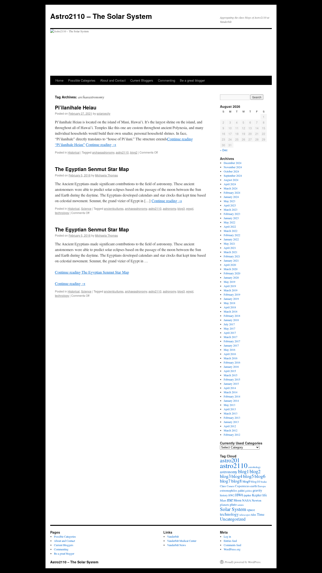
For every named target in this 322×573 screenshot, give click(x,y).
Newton (256, 500)
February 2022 (232, 235)
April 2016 (230, 354)
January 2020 (231, 277)
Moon (237, 500)
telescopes (244, 514)
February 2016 (232, 362)
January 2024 (231, 197)
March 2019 (230, 290)
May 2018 (229, 303)
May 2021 (229, 243)
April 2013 (230, 409)
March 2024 (230, 188)
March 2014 (230, 392)
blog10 (255, 481)
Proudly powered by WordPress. (243, 562)
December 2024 (232, 163)
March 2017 (230, 337)
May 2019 (229, 282)
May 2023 (229, 201)
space (251, 509)
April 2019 (230, 286)
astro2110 (122, 152)
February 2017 (232, 341)
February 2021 (232, 256)
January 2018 (231, 320)
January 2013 (231, 422)
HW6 (239, 494)
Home (59, 80)
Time (260, 514)
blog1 (243, 471)
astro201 (230, 460)
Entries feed (230, 541)
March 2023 (230, 209)
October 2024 (231, 171)
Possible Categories (81, 80)
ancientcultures (114, 208)
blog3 (181, 208)
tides (253, 514)
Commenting (166, 80)
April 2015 (230, 371)
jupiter (247, 495)
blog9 (246, 481)
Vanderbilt (173, 536)
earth (253, 486)
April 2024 (230, 184)
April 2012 (230, 426)
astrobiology (254, 467)
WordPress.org (232, 549)
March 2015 (230, 375)
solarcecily (103, 113)
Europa (262, 486)
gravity (257, 490)
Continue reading (101, 144)
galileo (248, 490)
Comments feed (232, 545)
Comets (230, 486)
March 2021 (230, 252)
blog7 (225, 481)
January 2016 (231, 366)
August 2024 (231, 180)
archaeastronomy (103, 152)
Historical (74, 152)
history (224, 495)
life (264, 495)
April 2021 (230, 248)
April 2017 (230, 333)
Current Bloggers (141, 80)
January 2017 (231, 345)
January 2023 (231, 218)
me (230, 499)
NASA (246, 500)
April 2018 (230, 307)
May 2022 (229, 222)
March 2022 (230, 231)
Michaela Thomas (106, 175)
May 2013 (229, 405)
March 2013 (230, 413)
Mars (223, 500)
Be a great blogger (192, 80)
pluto (233, 504)
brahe (264, 481)
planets (224, 504)
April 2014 (230, 388)
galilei (241, 490)
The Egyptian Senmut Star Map (92, 168)
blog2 (133, 152)
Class (223, 486)
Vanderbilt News (176, 545)
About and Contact (113, 80)
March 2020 (230, 269)
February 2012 (232, 434)
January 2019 (231, 299)
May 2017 (229, 328)
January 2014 (231, 400)
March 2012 (230, 430)
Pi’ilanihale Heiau (75, 107)
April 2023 (230, 205)
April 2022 (230, 226)
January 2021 (231, 260)
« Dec (223, 150)
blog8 (236, 481)
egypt (189, 208)
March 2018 (230, 311)
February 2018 (232, 316)
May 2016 (229, 349)
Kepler (257, 495)
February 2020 (232, 273)
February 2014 (232, 396)
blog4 (236, 476)
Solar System (233, 509)
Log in (227, 536)
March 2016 (230, 358)
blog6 (260, 476)
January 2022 (231, 239)
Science (86, 208)
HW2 (231, 495)
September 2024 (233, 175)
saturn (240, 504)
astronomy (169, 208)
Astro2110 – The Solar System (101, 16)
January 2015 (231, 383)
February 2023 (232, 214)
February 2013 (232, 417)
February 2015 (232, 379)
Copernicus (242, 486)
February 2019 (232, 294)
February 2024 (232, 192)
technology (62, 213)
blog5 (248, 476)
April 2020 (230, 265)
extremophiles (228, 491)
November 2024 (233, 167)
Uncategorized (233, 519)
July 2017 (229, 324)
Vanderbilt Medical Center (181, 541)
